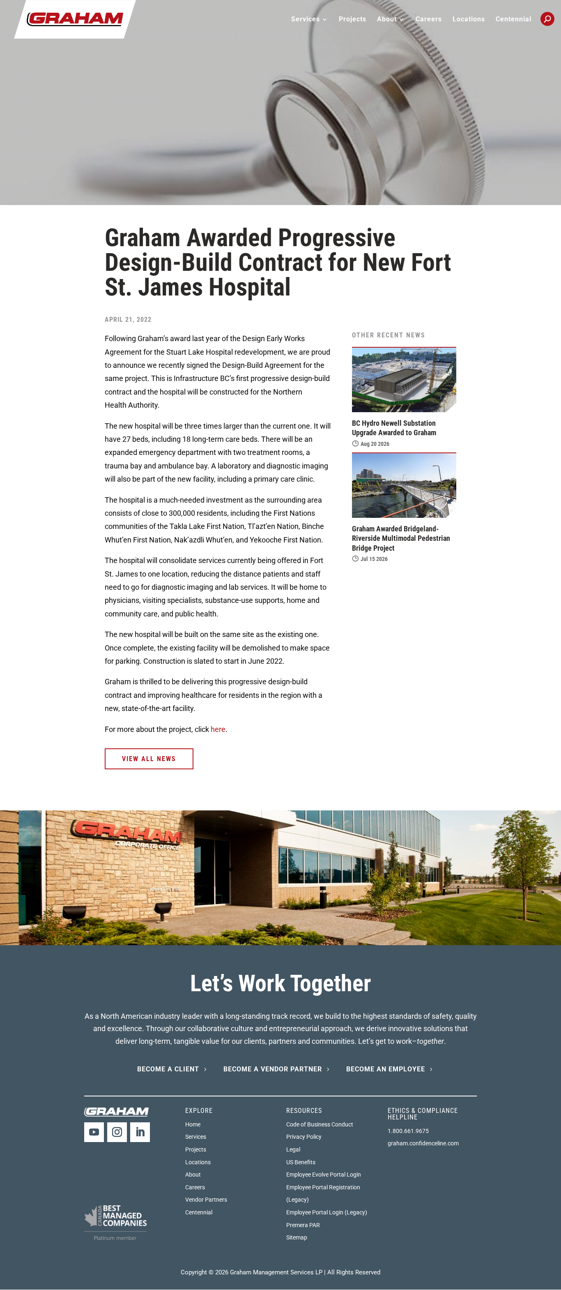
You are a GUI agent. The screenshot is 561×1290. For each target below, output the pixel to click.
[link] (75, 18)
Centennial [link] (513, 19)
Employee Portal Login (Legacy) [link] (326, 1212)
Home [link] (192, 1124)
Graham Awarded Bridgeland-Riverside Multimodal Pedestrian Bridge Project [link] (401, 538)
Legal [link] (293, 1149)
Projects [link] (352, 19)
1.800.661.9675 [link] (408, 1131)
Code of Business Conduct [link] (319, 1124)
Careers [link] (429, 19)
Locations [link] (469, 19)
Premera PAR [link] (303, 1225)
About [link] (193, 1174)
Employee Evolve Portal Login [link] (323, 1174)
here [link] (218, 729)
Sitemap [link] (296, 1237)
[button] (94, 1132)
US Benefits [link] (300, 1162)
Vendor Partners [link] (206, 1199)
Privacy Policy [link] (304, 1136)
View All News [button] (149, 759)
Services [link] (195, 1136)
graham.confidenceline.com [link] (423, 1143)
